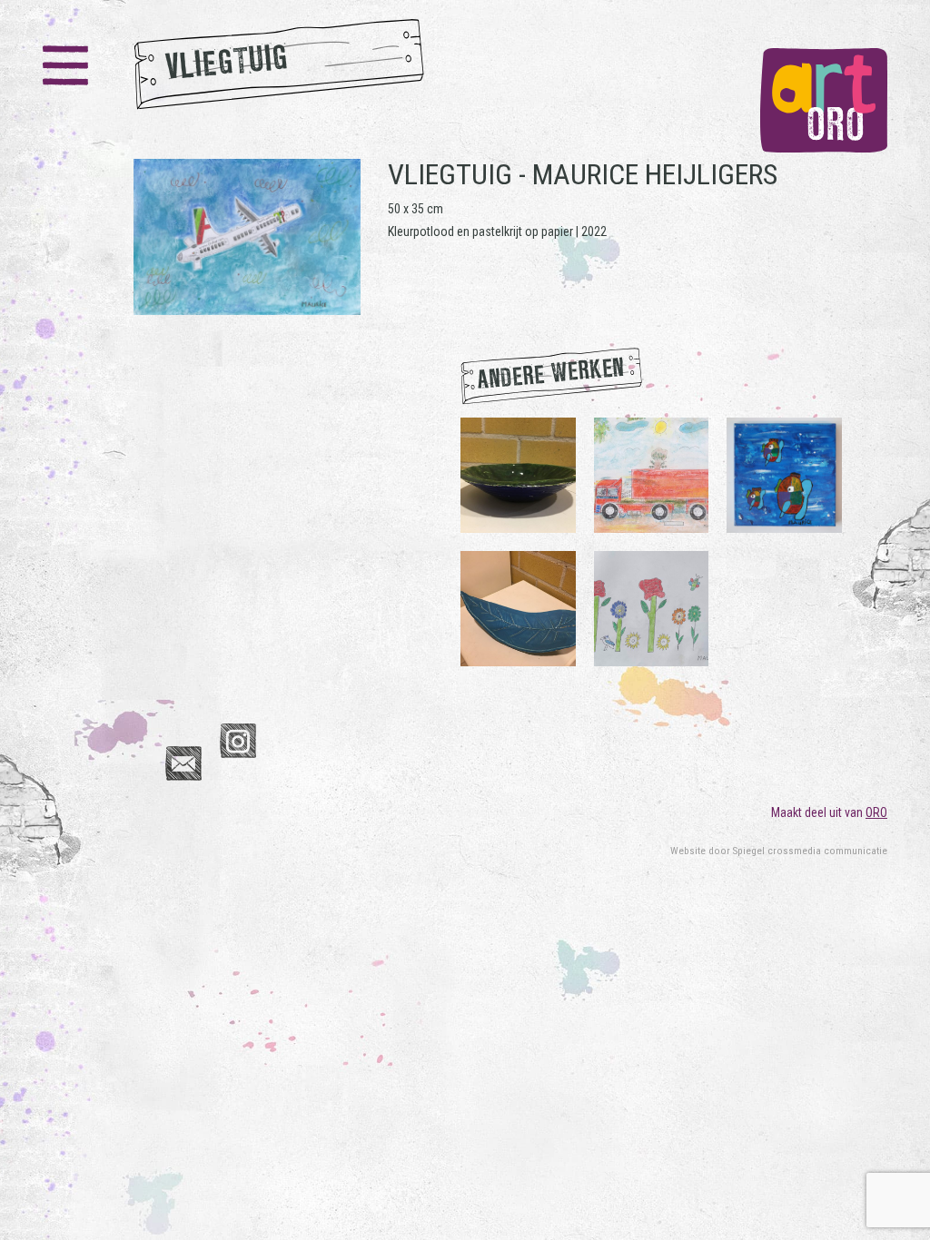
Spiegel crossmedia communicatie (810, 850)
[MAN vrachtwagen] (651, 474)
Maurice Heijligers (654, 174)
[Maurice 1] (784, 474)
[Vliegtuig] (247, 237)
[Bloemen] (651, 607)
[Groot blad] (518, 607)
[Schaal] (518, 474)
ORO (876, 812)
